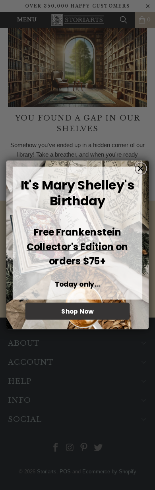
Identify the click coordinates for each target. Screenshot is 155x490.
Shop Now (77, 311)
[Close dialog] (140, 168)
